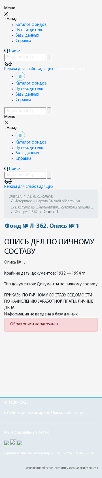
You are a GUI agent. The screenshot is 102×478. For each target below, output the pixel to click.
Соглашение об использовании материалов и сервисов (61, 468)
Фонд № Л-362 (26, 212)
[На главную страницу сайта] (20, 76)
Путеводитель (29, 30)
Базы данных (27, 35)
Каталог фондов (31, 25)
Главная (15, 195)
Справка (23, 41)
